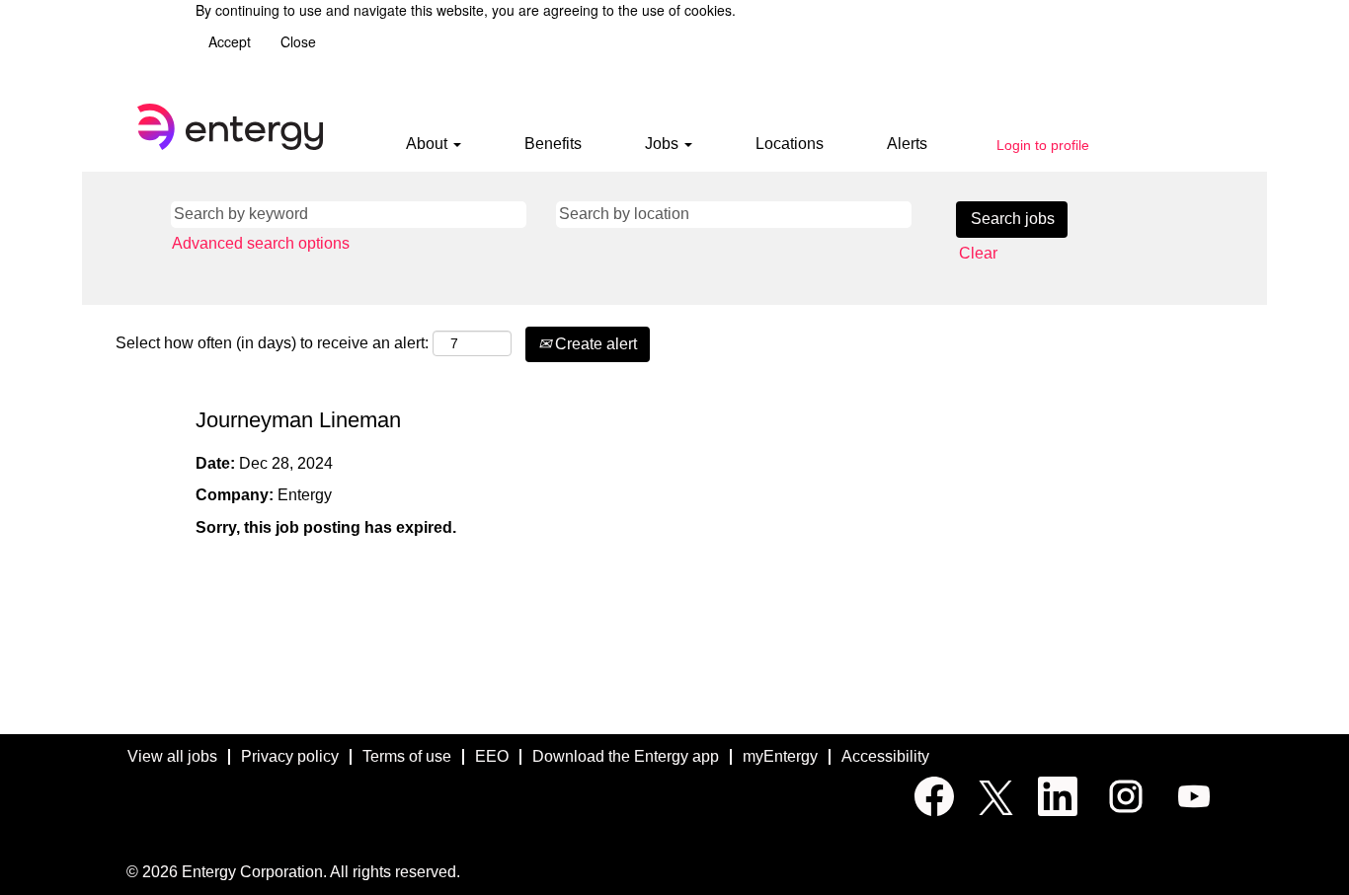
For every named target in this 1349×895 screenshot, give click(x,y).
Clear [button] (978, 253)
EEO (492, 756)
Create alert (594, 344)
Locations (789, 143)
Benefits (553, 143)
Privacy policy (290, 756)
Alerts (907, 143)
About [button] (428, 143)
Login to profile (1042, 145)
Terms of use (406, 756)
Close (298, 41)
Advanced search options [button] (261, 243)
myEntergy (780, 756)
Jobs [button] (663, 143)
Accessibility (885, 756)
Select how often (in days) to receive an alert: (272, 343)
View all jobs (172, 756)
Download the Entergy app (625, 756)
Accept (229, 41)
